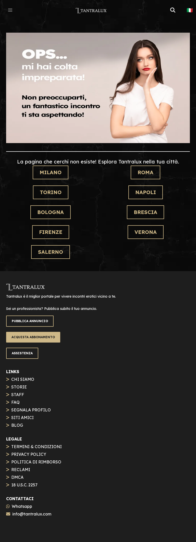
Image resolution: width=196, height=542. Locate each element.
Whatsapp (22, 506)
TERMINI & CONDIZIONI (36, 446)
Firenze (50, 232)
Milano (51, 172)
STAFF (17, 394)
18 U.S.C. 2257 (24, 484)
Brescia (145, 212)
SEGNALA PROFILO (31, 409)
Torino (51, 192)
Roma (145, 172)
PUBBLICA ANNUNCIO (30, 321)
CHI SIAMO (22, 379)
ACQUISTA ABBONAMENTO (33, 337)
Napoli (145, 192)
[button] (10, 10)
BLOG (17, 425)
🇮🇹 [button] (190, 10)
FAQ (15, 402)
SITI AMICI (22, 417)
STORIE (19, 386)
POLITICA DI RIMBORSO (36, 461)
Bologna (50, 212)
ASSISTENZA (22, 353)
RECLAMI (20, 469)
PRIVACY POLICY (28, 454)
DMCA (17, 477)
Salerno (50, 252)
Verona (145, 232)
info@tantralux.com (31, 513)
